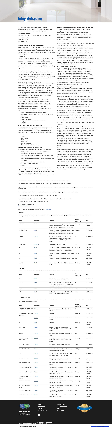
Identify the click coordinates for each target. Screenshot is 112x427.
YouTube (36, 236)
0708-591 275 (63, 406)
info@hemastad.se (42, 410)
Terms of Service (49, 422)
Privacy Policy (41, 422)
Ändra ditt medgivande (23, 205)
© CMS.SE (21, 423)
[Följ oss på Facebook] (39, 415)
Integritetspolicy (27, 423)
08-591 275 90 (41, 406)
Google (35, 224)
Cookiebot (48, 209)
